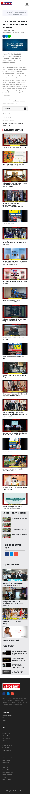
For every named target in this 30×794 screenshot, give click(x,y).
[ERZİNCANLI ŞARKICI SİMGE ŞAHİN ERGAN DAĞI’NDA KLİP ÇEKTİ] (6, 652)
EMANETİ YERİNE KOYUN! (9, 224)
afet (22, 100)
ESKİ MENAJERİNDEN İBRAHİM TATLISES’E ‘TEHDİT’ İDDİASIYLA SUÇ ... (19, 665)
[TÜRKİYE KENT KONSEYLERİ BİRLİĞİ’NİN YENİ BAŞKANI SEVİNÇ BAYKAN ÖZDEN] (15, 386)
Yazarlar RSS (5, 747)
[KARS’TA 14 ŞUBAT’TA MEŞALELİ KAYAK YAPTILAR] (6, 659)
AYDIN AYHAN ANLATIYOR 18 (19, 518)
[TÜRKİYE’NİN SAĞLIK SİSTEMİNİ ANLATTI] (6, 672)
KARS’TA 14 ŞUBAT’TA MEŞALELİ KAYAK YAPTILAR (19, 659)
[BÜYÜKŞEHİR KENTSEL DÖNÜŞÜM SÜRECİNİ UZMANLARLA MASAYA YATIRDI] (15, 425)
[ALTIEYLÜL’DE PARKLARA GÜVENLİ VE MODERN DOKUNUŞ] (15, 461)
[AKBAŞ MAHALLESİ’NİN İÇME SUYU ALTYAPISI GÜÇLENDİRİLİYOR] (15, 293)
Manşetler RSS (6, 733)
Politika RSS (5, 765)
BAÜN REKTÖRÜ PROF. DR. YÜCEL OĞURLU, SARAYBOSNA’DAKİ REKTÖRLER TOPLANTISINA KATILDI (14, 184)
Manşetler (18, 11)
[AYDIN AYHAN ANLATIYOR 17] (6, 530)
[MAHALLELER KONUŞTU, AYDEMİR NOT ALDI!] (15, 349)
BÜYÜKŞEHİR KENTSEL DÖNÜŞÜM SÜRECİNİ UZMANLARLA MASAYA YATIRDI (14, 434)
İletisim (4, 720)
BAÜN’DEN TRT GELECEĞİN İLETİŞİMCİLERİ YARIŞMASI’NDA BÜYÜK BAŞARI (14, 320)
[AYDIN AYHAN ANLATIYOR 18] (6, 519)
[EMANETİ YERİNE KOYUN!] (15, 216)
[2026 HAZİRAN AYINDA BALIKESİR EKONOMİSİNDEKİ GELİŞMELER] (15, 499)
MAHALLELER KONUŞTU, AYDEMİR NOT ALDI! (13, 357)
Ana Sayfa (11, 11)
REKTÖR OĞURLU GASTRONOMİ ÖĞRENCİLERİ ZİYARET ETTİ (12, 584)
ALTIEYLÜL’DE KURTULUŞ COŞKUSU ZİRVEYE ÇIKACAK (14, 282)
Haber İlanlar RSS (6, 779)
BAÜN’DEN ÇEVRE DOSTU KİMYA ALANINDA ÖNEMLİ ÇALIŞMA (14, 488)
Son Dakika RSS (6, 738)
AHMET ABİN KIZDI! (7, 452)
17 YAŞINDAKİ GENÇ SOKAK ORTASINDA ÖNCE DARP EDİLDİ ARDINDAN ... (12, 603)
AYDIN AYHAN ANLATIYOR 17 (19, 529)
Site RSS (4, 731)
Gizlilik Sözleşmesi (7, 715)
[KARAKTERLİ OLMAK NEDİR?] (15, 632)
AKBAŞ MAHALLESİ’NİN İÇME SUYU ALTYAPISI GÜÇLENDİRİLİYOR (12, 301)
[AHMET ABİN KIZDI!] (15, 444)
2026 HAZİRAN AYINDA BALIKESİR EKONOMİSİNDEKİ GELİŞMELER (12, 507)
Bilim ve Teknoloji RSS (7, 774)
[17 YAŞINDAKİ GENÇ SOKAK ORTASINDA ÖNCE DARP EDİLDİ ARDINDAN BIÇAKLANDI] (15, 593)
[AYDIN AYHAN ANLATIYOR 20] (6, 525)
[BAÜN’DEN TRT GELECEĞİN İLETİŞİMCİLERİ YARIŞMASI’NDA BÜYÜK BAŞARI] (15, 311)
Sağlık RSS (5, 767)
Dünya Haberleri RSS (7, 743)
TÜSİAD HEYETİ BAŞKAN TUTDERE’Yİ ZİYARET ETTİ (12, 123)
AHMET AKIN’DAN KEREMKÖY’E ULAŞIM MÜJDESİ (13, 338)
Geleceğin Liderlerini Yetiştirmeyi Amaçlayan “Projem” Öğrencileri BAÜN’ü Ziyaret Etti (14, 242)
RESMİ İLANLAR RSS (7, 745)
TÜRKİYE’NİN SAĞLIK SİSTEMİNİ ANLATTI (17, 671)
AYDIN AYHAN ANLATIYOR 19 (19, 535)
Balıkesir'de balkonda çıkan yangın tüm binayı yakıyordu (14, 376)
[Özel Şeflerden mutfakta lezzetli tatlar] (15, 139)
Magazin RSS (5, 770)
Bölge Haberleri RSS (7, 772)
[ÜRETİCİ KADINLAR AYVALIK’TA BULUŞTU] (15, 613)
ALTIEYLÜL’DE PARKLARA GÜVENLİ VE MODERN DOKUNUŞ (12, 470)
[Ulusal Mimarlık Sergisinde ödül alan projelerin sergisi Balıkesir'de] (15, 157)
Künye (4, 718)
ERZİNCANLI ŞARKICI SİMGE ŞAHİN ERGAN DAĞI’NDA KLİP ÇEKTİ (19, 653)
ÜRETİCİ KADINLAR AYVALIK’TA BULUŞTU (12, 623)
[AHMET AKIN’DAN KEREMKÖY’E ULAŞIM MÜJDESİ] (15, 330)
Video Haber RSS (6, 750)
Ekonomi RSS (5, 762)
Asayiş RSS (5, 777)
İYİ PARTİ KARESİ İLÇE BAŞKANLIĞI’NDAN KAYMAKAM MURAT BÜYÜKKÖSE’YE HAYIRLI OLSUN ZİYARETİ (14, 414)
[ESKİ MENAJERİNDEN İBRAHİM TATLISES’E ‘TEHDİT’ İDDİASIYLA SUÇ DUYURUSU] (6, 665)
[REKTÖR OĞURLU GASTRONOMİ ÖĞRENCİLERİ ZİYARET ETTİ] (15, 575)
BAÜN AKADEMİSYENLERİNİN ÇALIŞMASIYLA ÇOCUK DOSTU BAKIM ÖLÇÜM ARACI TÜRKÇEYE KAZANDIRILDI (14, 263)
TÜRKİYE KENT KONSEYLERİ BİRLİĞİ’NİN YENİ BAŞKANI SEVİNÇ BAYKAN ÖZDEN (14, 395)
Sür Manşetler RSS (7, 758)
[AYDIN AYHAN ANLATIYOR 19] (6, 535)
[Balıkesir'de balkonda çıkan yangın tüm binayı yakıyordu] (15, 367)
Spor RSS (4, 740)
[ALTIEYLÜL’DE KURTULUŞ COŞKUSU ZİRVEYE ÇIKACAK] (15, 274)
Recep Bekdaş (20, 791)
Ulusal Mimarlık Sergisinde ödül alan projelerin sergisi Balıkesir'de (13, 165)
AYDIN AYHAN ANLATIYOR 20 (19, 524)
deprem (16, 100)
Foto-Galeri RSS (6, 760)
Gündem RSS (5, 736)
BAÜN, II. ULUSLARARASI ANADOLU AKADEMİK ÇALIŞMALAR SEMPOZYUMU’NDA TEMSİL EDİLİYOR (13, 205)
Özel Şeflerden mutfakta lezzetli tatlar (14, 147)
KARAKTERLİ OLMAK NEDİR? (11, 640)
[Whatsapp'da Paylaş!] (9, 36)
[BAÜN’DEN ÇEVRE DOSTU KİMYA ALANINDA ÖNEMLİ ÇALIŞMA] (15, 480)
